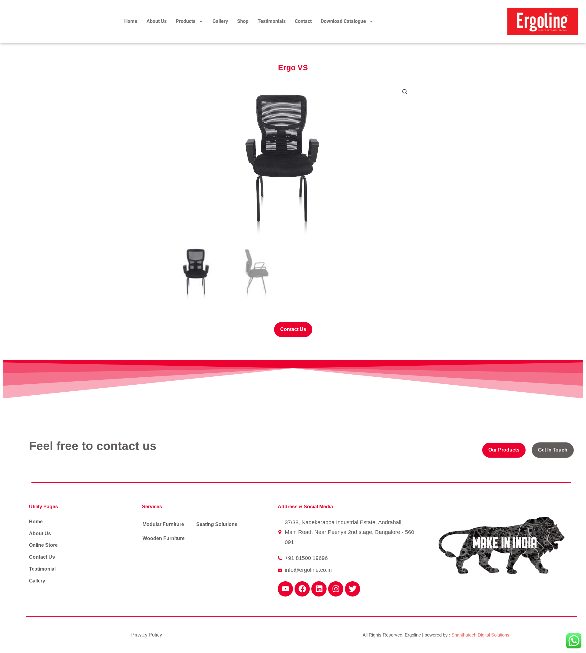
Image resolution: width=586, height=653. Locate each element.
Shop (242, 21)
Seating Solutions (216, 524)
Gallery (220, 21)
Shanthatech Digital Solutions (480, 634)
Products (185, 21)
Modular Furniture (163, 524)
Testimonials (272, 21)
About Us (156, 21)
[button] (405, 91)
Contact (303, 21)
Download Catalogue (343, 21)
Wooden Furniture (164, 538)
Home (130, 21)
